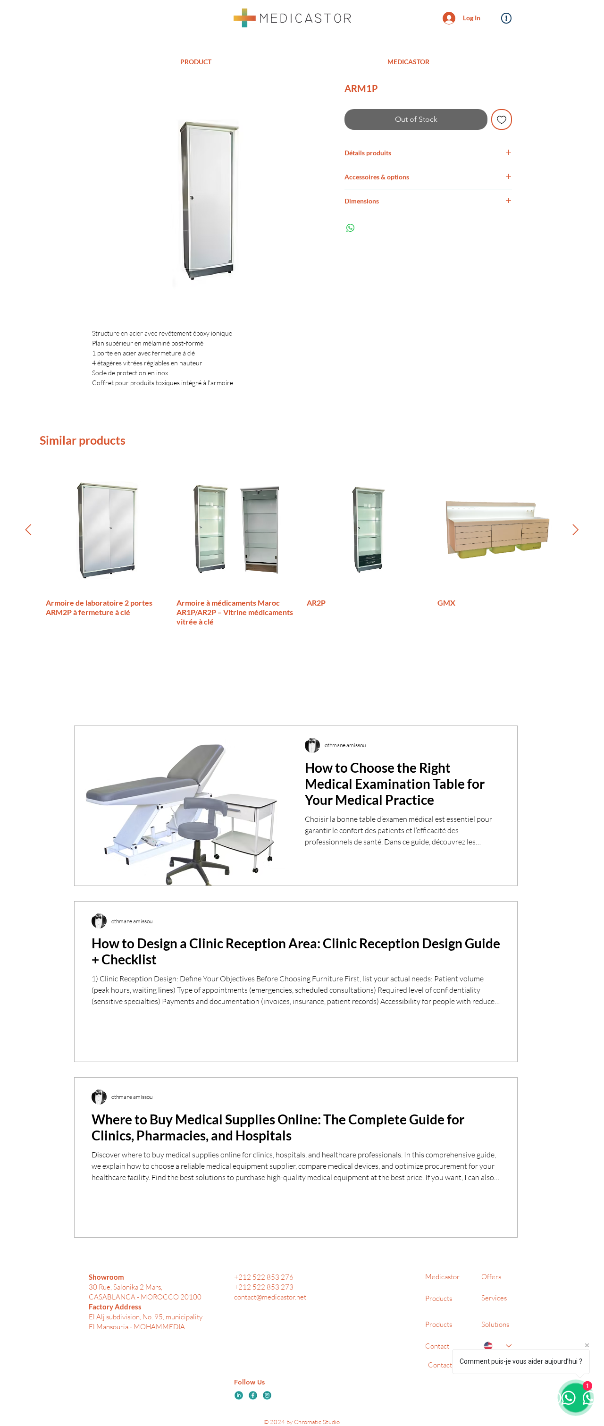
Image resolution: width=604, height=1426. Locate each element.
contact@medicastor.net (270, 1296)
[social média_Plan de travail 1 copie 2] (239, 1395)
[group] (302, 548)
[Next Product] (575, 529)
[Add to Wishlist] (501, 119)
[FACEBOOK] (253, 1395)
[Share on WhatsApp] (350, 228)
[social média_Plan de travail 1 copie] (267, 1395)
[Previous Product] (28, 529)
